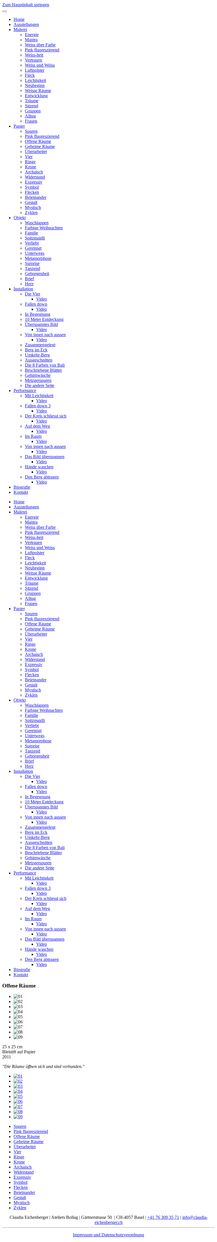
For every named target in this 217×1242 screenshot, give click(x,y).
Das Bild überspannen (44, 456)
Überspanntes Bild (41, 324)
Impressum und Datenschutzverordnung (108, 1234)
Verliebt (32, 243)
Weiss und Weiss (40, 65)
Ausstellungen (26, 24)
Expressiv (33, 182)
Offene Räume (38, 141)
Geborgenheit (37, 273)
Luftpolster (34, 70)
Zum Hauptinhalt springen (25, 4)
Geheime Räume (40, 146)
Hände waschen (39, 466)
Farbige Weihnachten (44, 227)
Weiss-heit (34, 55)
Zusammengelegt (40, 344)
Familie (31, 232)
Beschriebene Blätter (43, 370)
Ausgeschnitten (38, 360)
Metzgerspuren (38, 380)
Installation (23, 288)
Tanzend (32, 268)
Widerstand (35, 177)
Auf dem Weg (37, 426)
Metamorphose (38, 258)
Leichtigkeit (35, 80)
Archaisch (34, 171)
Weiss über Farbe (40, 44)
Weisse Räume (38, 90)
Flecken (32, 192)
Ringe (30, 161)
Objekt (20, 217)
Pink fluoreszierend (42, 49)
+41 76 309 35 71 (163, 1217)
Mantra (31, 39)
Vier (28, 156)
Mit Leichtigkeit (39, 395)
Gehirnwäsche (38, 375)
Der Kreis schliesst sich (45, 416)
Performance (25, 390)
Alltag (30, 116)
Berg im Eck (36, 349)
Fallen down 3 (38, 405)
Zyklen (31, 212)
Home (19, 19)
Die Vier (32, 294)
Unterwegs (34, 253)
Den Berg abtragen (42, 477)
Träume (31, 100)
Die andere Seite (39, 385)
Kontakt (21, 492)
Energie (32, 34)
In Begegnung (37, 314)
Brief (29, 278)
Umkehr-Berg (37, 355)
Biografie (22, 487)
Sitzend (31, 105)
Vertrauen (33, 60)
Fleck (30, 75)
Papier (19, 126)
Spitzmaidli (35, 238)
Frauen (31, 121)
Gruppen (33, 110)
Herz (29, 283)
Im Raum (33, 436)
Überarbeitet (36, 151)
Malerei (20, 29)
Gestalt (31, 202)
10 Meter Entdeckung (44, 319)
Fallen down (36, 304)
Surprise (32, 263)
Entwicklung (36, 95)
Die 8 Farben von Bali (45, 365)
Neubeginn (35, 85)
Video (41, 299)
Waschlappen (37, 222)
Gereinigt (33, 248)
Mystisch (33, 207)
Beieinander (35, 197)
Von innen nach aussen (45, 334)
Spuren (31, 131)
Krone (30, 166)
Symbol (32, 187)
